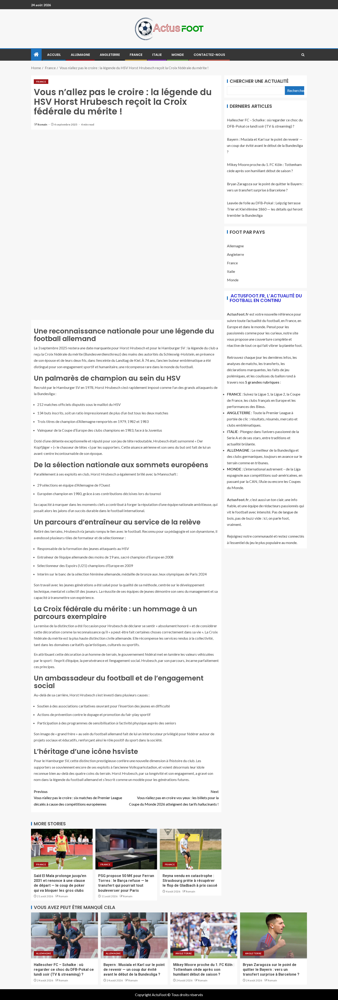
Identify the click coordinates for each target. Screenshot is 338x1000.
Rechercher (295, 90)
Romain (42, 124)
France (136, 54)
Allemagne (80, 54)
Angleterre (110, 54)
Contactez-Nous (209, 54)
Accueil (54, 54)
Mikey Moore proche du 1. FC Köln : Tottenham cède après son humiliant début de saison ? (203, 970)
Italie (157, 54)
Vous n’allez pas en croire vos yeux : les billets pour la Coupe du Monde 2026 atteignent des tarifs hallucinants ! (174, 797)
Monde (178, 54)
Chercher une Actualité (259, 81)
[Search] (303, 54)
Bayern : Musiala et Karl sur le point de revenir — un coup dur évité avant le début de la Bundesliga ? (265, 145)
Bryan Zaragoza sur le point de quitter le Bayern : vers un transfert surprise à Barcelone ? (271, 970)
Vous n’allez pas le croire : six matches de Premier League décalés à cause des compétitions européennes (78, 797)
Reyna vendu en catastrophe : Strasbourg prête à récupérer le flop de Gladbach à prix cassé (190, 881)
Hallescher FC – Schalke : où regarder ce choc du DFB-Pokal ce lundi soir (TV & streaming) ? (64, 970)
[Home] (36, 54)
